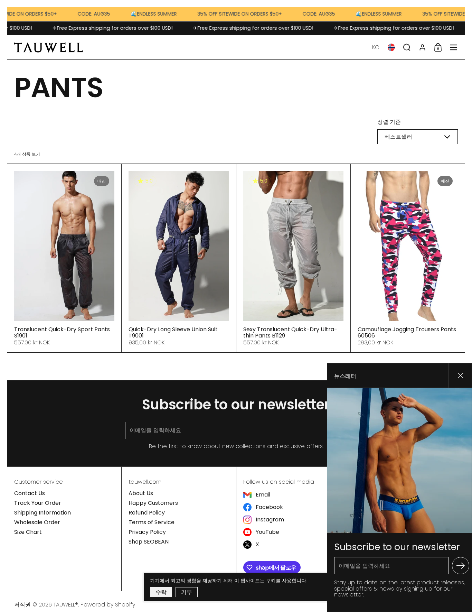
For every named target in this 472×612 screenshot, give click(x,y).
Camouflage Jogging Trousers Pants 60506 (408, 258)
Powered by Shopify (108, 605)
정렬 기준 (389, 122)
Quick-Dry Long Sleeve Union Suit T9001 (179, 258)
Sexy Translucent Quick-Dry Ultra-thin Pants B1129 (293, 258)
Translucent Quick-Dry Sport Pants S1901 (64, 258)
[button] (376, 47)
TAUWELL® (66, 605)
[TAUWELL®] (48, 47)
